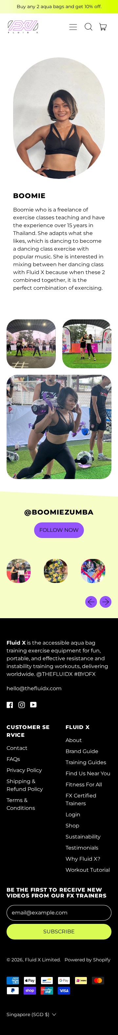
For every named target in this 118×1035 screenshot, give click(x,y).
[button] (88, 27)
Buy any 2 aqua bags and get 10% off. (59, 6)
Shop (72, 826)
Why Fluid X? (83, 859)
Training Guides (86, 762)
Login (73, 814)
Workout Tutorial (88, 870)
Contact (17, 748)
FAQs (13, 759)
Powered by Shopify (87, 960)
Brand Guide (82, 751)
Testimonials (82, 848)
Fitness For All (84, 784)
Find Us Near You (88, 773)
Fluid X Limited (42, 960)
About (74, 740)
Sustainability (83, 837)
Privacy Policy (24, 770)
